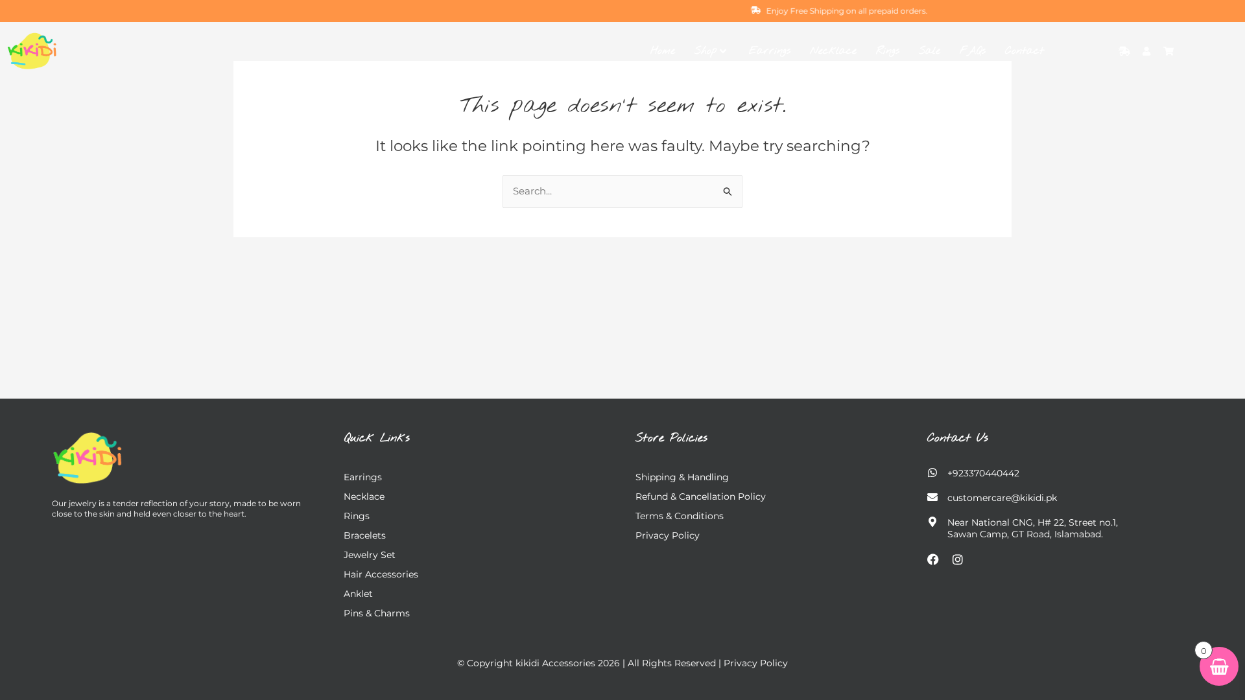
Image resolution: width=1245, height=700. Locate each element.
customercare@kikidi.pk (1002, 498)
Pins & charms (377, 613)
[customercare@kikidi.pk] (932, 497)
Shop (705, 51)
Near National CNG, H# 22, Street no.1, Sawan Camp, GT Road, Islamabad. (1032, 528)
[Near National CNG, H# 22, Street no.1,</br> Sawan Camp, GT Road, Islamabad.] (932, 522)
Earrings (769, 51)
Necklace (833, 51)
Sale (929, 51)
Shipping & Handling (682, 477)
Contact (1024, 51)
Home (662, 51)
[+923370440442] (932, 472)
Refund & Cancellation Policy (700, 496)
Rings (887, 51)
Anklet (358, 594)
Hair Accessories (381, 574)
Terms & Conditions (679, 516)
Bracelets (365, 535)
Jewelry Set (370, 555)
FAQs (973, 51)
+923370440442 (983, 473)
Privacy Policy (667, 535)
